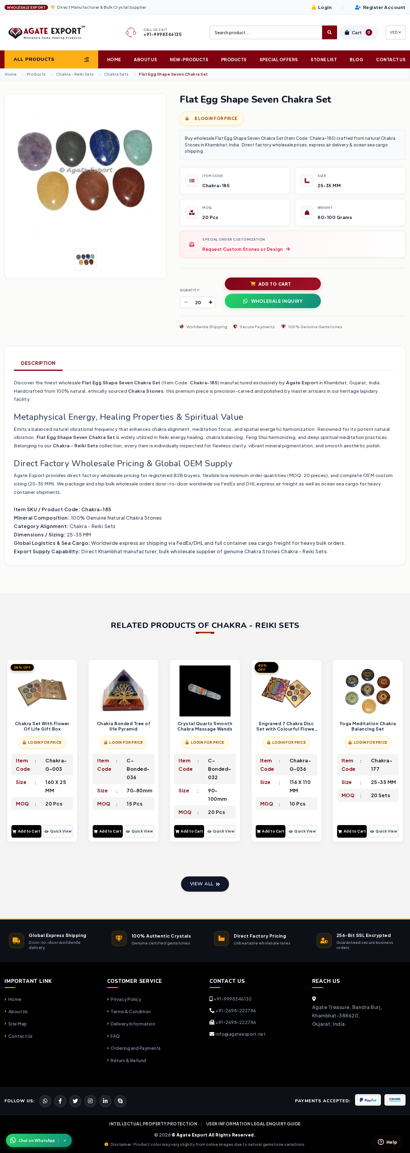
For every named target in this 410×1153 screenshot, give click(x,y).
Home (114, 59)
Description (38, 363)
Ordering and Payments (136, 1048)
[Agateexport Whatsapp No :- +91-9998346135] (45, 1101)
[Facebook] (75, 1101)
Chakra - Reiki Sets (75, 74)
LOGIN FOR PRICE (45, 742)
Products (234, 59)
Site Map (17, 1023)
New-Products (189, 59)
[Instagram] (90, 1101)
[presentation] (9, 752)
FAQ (115, 1036)
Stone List (324, 59)
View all (201, 884)
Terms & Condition (131, 1011)
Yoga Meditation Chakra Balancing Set (367, 726)
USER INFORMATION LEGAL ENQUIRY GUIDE (253, 1123)
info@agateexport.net (240, 1034)
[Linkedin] (105, 1101)
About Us (145, 59)
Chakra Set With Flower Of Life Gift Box (42, 726)
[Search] (329, 32)
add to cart (274, 284)
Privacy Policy (126, 999)
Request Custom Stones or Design (242, 249)
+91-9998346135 (233, 998)
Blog (356, 59)
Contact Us (390, 59)
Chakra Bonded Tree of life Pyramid (124, 726)
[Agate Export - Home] (51, 32)
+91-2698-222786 (236, 1010)
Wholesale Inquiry (277, 301)
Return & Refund (128, 1060)
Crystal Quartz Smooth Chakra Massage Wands (204, 726)
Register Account (383, 7)
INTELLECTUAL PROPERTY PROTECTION (153, 1123)
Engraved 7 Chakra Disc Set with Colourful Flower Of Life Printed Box (286, 726)
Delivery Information (133, 1023)
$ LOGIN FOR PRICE (216, 118)
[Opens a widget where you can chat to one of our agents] (387, 1142)
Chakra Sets (116, 74)
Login (324, 7)
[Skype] (120, 1101)
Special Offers (279, 59)
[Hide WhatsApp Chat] (65, 1140)
